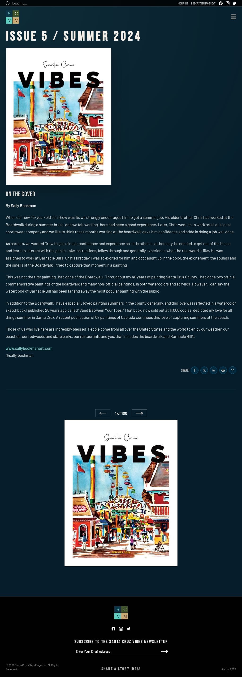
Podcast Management (203, 3)
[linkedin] (213, 370)
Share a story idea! (121, 668)
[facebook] (195, 370)
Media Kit (183, 3)
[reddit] (223, 370)
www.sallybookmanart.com (29, 348)
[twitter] (204, 370)
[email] (232, 370)
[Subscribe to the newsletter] (164, 651)
